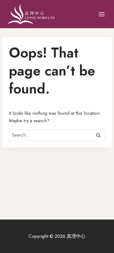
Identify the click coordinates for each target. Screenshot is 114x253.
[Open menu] (101, 14)
